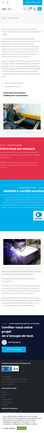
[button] (25, 9)
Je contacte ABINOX (13, 349)
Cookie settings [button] (9, 428)
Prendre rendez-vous (33, 2)
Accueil (4, 392)
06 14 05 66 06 (9, 384)
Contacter (5, 405)
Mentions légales (7, 402)
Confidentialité (6, 400)
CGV (3, 397)
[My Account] (34, 9)
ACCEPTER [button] (21, 428)
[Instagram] (7, 2)
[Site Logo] (7, 9)
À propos (4, 394)
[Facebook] (3, 2)
